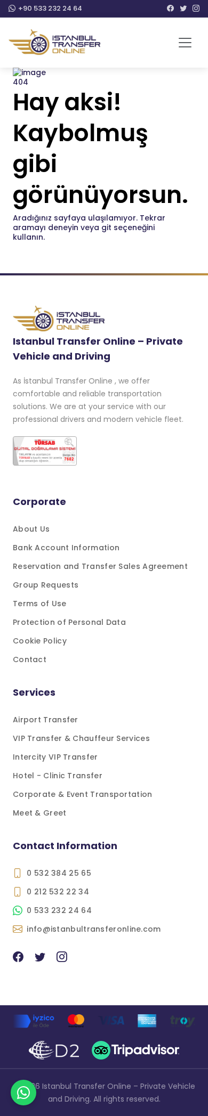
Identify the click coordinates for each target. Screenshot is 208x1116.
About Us (31, 529)
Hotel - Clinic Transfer (57, 775)
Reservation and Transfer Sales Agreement (100, 566)
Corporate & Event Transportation (83, 794)
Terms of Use (40, 603)
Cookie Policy (40, 641)
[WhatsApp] (23, 1092)
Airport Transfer (45, 719)
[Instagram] (196, 8)
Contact (29, 659)
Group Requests (45, 585)
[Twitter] (183, 8)
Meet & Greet (40, 813)
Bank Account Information (66, 547)
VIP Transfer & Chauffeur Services (81, 738)
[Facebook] (170, 8)
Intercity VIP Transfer (55, 757)
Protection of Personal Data (69, 622)
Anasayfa (32, 268)
